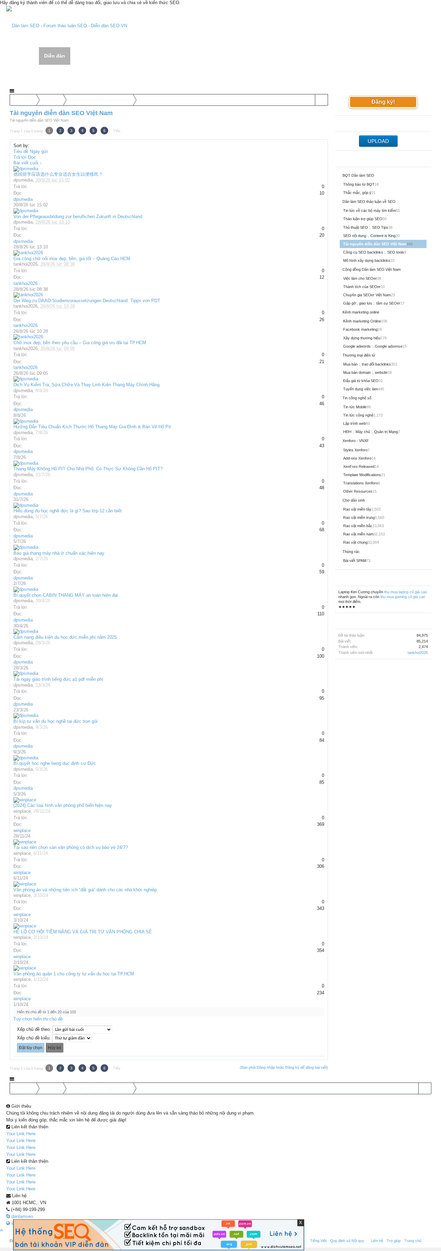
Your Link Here (20, 1133)
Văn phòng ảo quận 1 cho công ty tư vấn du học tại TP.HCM (73, 973)
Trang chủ (23, 56)
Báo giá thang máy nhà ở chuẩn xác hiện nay (58, 553)
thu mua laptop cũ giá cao (405, 592)
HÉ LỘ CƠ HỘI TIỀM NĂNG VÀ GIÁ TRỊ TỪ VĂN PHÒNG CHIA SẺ (82, 931)
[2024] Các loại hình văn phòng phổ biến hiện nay (62, 805)
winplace (22, 811)
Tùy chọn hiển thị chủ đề (38, 1019)
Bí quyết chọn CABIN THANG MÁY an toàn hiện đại (65, 595)
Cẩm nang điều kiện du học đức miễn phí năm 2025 (65, 637)
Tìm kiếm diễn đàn (28, 74)
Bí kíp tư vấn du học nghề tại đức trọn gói (55, 721)
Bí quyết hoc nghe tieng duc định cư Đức (54, 763)
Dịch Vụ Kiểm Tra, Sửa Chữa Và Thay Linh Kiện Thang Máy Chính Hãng (86, 384)
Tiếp (116, 131)
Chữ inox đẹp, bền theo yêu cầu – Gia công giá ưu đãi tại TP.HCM (79, 342)
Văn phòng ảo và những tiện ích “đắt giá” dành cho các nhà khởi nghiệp (85, 889)
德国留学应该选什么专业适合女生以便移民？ (58, 174)
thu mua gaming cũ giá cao (402, 597)
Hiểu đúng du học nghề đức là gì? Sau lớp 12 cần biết (67, 510)
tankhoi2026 (25, 264)
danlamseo (21, 1216)
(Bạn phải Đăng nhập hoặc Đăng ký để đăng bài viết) (284, 1067)
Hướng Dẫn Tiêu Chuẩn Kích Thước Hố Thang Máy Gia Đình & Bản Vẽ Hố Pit (92, 426)
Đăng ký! (383, 102)
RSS (427, 1239)
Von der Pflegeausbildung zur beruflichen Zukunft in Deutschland (77, 216)
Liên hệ (377, 1241)
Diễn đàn (54, 56)
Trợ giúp (394, 1241)
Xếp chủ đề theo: (34, 1029)
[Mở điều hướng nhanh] (321, 99)
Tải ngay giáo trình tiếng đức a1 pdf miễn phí (58, 679)
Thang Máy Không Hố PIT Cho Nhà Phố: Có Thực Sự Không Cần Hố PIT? (88, 468)
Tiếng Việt (318, 1241)
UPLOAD (378, 141)
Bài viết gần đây (68, 74)
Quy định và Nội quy (347, 1241)
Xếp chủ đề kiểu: (34, 1037)
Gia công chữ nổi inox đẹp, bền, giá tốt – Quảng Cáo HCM (71, 258)
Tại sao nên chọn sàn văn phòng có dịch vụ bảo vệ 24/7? (70, 847)
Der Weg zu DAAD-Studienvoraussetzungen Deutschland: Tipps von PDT (86, 300)
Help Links (86, 56)
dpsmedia (23, 180)
